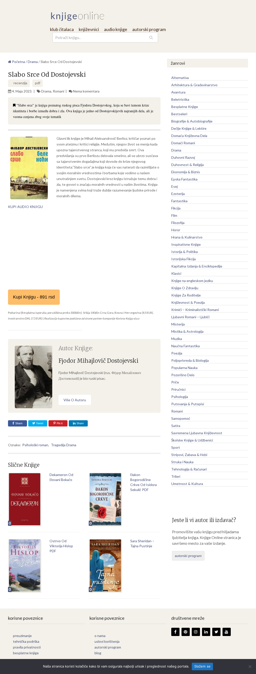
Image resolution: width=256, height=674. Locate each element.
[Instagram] (196, 632)
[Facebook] (175, 632)
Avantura (178, 92)
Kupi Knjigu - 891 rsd (34, 297)
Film (174, 215)
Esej (174, 186)
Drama (46, 91)
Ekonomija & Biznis (185, 172)
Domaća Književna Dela (189, 136)
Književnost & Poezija (188, 302)
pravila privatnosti (27, 647)
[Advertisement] (84, 249)
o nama (100, 636)
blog (97, 653)
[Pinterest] (186, 632)
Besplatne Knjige (184, 106)
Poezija (176, 353)
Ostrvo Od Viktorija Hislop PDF (61, 546)
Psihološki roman (35, 445)
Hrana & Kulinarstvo (186, 237)
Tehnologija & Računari (189, 469)
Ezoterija (178, 194)
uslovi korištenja (107, 641)
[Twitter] (216, 632)
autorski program (149, 29)
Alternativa (180, 78)
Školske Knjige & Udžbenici (192, 440)
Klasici (176, 273)
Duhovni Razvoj (183, 157)
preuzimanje (22, 636)
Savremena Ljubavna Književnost (196, 433)
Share (18, 423)
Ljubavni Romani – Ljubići (190, 317)
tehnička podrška (26, 641)
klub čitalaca (62, 29)
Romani (58, 91)
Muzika (176, 338)
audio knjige (115, 29)
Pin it (59, 423)
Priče (175, 382)
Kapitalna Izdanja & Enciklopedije (196, 266)
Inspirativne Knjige (186, 244)
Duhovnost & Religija (187, 164)
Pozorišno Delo (182, 375)
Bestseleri (179, 114)
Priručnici (178, 389)
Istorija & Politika (184, 252)
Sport (175, 447)
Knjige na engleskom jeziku (192, 280)
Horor (175, 230)
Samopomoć (180, 418)
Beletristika (180, 99)
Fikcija (175, 208)
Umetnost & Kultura (187, 484)
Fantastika (179, 201)
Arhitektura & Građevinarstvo (194, 85)
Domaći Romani (183, 143)
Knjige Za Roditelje (186, 295)
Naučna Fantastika (185, 346)
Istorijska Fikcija (183, 259)
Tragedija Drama (63, 445)
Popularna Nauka (184, 368)
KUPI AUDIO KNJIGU (25, 206)
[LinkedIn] (206, 632)
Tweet (39, 423)
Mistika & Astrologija (187, 331)
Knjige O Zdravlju (184, 288)
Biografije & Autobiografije (191, 121)
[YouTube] (226, 632)
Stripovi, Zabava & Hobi (189, 454)
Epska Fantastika (184, 179)
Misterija (178, 324)
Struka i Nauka (182, 462)
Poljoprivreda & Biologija (190, 360)
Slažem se (202, 666)
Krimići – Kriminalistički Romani (195, 310)
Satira (175, 426)
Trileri (175, 476)
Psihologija (179, 396)
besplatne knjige (26, 653)
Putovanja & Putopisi (187, 404)
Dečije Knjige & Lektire (188, 128)
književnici (89, 29)
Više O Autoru (75, 400)
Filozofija (177, 222)
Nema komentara (86, 91)
